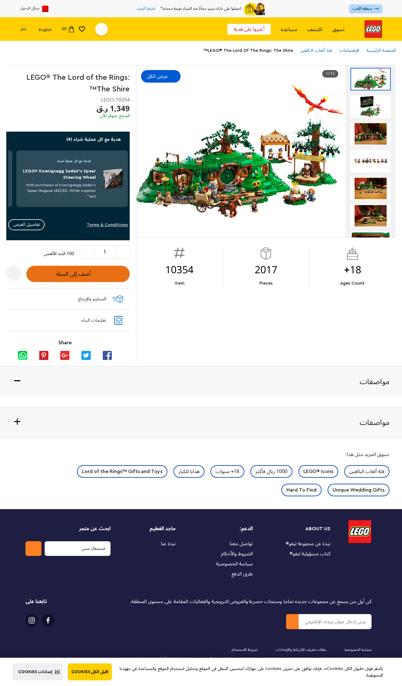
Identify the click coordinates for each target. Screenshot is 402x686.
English (45, 29)
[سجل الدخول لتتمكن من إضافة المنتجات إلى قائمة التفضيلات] (13, 273)
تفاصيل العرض (26, 224)
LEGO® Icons (318, 471)
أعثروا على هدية (249, 29)
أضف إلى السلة (73, 274)
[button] (38, 671)
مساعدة (289, 29)
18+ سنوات (227, 471)
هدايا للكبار (188, 471)
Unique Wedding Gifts (358, 490)
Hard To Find (301, 490)
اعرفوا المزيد (146, 8)
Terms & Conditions (107, 224)
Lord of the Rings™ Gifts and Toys (122, 471)
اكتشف (314, 29)
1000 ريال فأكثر (271, 471)
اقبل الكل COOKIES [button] (89, 671)
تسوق (338, 29)
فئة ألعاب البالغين (366, 471)
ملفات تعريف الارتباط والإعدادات (301, 650)
